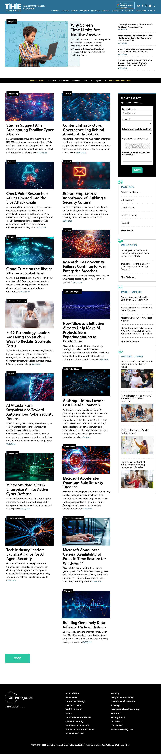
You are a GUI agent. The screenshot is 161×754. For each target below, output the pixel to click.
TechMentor (116, 721)
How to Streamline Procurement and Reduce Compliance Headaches (136, 398)
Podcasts (105, 11)
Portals (127, 186)
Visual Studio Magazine (122, 729)
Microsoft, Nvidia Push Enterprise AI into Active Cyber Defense (27, 489)
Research (95, 11)
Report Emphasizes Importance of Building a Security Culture (84, 198)
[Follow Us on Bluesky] (138, 6)
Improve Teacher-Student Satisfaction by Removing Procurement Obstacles (133, 465)
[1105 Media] (20, 720)
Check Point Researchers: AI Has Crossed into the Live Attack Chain (27, 198)
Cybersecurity (13, 93)
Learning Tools (128, 207)
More (150, 11)
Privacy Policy (142, 138)
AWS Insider (71, 697)
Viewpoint (12, 21)
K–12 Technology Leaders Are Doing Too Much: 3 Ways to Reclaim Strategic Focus (28, 339)
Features (65, 11)
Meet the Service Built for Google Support (136, 319)
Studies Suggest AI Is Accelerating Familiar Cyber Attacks (30, 129)
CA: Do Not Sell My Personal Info (116, 745)
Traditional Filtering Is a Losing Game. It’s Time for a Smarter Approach (135, 266)
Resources (116, 11)
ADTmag (115, 693)
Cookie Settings (57, 745)
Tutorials (52, 81)
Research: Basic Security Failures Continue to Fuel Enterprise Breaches (84, 266)
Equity (98, 81)
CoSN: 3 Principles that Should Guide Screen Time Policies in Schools (135, 50)
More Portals (127, 230)
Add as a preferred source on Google (126, 5)
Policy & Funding (129, 215)
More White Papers (130, 341)
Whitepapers (131, 291)
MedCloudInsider (73, 709)
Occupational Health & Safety (125, 709)
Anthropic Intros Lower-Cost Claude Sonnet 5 (83, 402)
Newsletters (141, 11)
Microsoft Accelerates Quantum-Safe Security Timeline (83, 482)
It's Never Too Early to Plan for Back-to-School (135, 431)
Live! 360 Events (73, 705)
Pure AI (68, 713)
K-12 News (55, 11)
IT (105, 81)
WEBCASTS (129, 245)
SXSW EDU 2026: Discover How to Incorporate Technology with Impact (137, 364)
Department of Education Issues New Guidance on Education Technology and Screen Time (135, 38)
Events (128, 11)
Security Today (118, 717)
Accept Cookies (78, 745)
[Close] (86, 727)
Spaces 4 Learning (74, 721)
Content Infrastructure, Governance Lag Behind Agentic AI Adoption (83, 129)
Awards (83, 11)
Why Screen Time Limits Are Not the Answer (85, 29)
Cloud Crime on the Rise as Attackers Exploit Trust (29, 270)
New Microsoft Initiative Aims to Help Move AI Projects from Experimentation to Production (83, 332)
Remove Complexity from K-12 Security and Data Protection (135, 298)
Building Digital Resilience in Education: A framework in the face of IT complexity (135, 253)
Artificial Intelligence (16, 518)
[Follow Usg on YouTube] (150, 6)
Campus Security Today (122, 697)
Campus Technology (75, 701)
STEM (86, 81)
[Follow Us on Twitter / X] (146, 6)
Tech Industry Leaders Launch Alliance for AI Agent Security (25, 554)
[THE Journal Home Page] (25, 7)
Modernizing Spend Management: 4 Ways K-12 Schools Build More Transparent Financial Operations (137, 331)
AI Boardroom (72, 693)
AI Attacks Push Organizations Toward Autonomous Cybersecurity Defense (29, 412)
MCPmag (115, 705)
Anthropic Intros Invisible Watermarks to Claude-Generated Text (135, 25)
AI (92, 81)
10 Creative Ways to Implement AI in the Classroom (136, 309)
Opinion (74, 11)
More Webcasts (128, 277)
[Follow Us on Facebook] (142, 5)
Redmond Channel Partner (78, 717)
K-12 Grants (64, 81)
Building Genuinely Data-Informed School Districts (84, 624)
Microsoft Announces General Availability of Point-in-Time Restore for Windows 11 (84, 556)
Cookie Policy (79, 738)
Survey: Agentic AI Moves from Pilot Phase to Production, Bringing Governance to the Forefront (135, 63)
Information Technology (17, 301)
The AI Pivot (116, 725)
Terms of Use (95, 745)
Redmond (115, 713)
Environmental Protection (123, 701)
